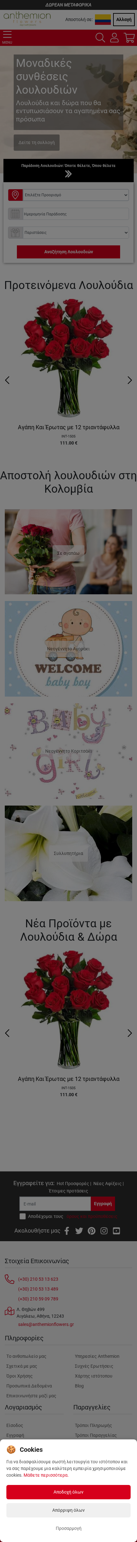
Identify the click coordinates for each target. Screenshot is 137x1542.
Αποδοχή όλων (68, 1492)
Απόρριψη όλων (68, 1510)
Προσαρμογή (69, 1528)
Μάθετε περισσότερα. (46, 1475)
